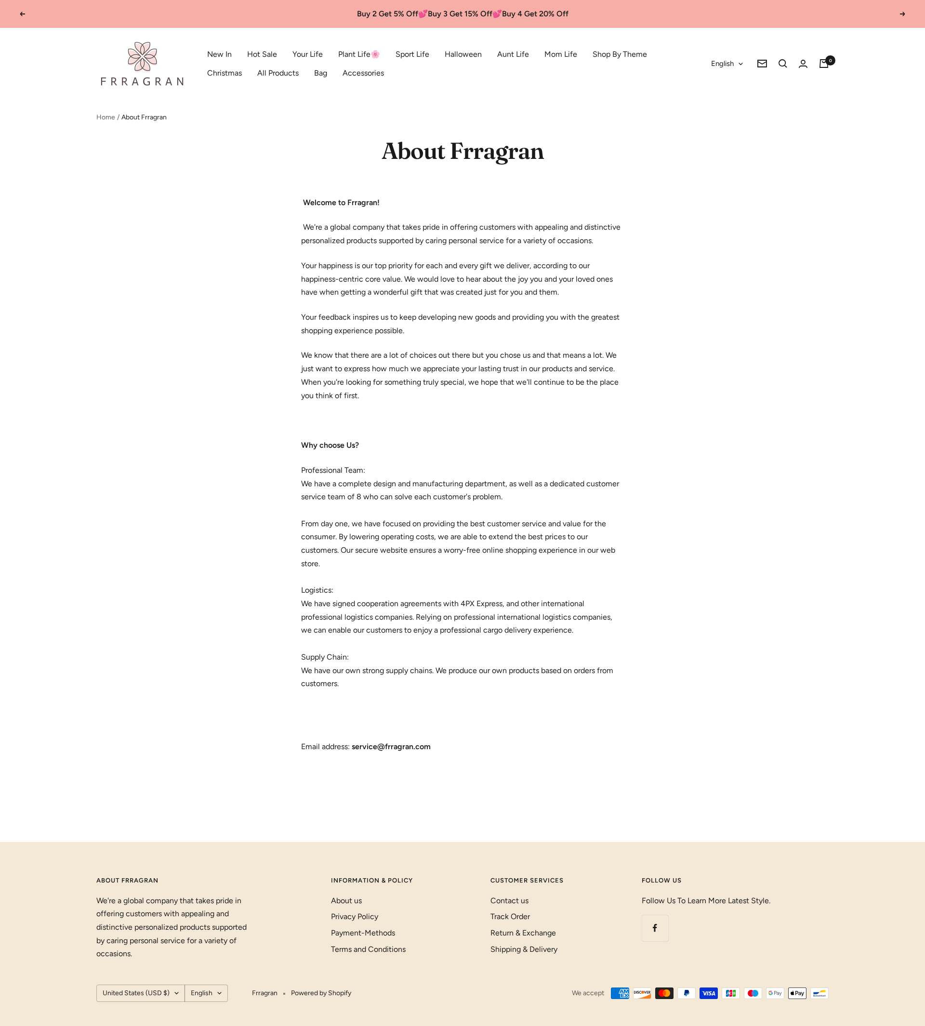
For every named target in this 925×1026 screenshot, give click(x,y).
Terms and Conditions (368, 949)
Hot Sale (262, 54)
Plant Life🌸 (359, 54)
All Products (278, 73)
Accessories (363, 73)
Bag (320, 73)
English (722, 63)
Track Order (510, 916)
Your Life (307, 54)
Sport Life (412, 54)
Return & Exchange (523, 932)
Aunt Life (513, 54)
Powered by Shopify (321, 993)
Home (105, 117)
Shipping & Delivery (523, 949)
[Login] (803, 64)
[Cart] (824, 63)
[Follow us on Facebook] (655, 928)
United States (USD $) (136, 993)
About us (346, 900)
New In (219, 54)
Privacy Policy (354, 916)
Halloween (463, 54)
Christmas (224, 73)
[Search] (783, 63)
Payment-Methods (363, 932)
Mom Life (560, 54)
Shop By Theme (620, 54)
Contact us (509, 900)
